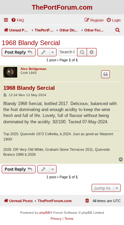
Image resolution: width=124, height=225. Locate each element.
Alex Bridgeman (33, 69)
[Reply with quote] (105, 74)
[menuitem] (17, 20)
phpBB (44, 212)
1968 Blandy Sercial (31, 42)
